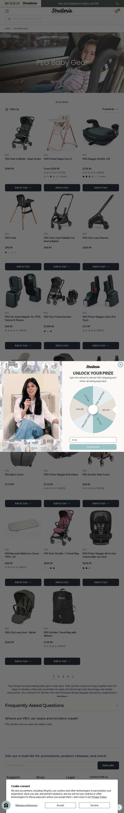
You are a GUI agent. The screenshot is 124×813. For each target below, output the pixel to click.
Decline (94, 805)
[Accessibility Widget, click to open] (119, 807)
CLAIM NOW (93, 446)
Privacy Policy (99, 797)
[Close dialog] (120, 364)
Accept (60, 805)
